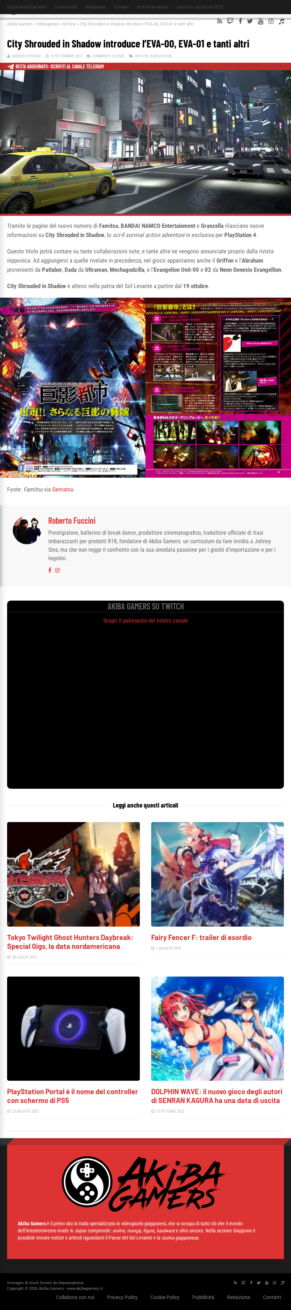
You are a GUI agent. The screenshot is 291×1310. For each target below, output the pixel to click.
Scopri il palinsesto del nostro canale (145, 620)
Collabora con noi (75, 1297)
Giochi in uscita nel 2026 (200, 7)
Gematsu (62, 489)
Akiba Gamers (20, 24)
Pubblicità (203, 1297)
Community (66, 7)
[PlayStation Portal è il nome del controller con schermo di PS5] (73, 1078)
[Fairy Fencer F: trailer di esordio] (217, 924)
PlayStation (161, 56)
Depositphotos (71, 1283)
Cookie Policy (165, 1297)
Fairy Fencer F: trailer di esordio (201, 937)
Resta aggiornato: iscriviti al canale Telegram (60, 66)
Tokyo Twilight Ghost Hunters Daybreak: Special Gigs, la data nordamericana (70, 941)
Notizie (69, 24)
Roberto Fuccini (26, 56)
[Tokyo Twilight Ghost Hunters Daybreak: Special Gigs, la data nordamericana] (73, 924)
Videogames (48, 24)
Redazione (95, 7)
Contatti (121, 7)
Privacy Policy (122, 1297)
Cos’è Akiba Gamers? (26, 7)
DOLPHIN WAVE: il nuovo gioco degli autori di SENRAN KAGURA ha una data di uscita (216, 1095)
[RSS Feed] (219, 21)
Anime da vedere (153, 7)
